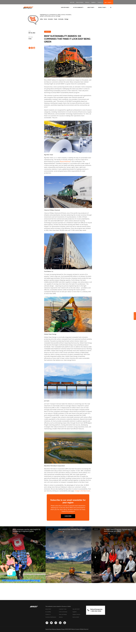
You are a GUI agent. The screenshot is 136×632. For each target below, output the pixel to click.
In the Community (78, 7)
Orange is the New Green (82, 491)
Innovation (50, 19)
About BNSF (90, 7)
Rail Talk (72, 2)
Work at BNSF (102, 7)
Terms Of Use (48, 629)
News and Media (63, 614)
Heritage (66, 19)
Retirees (87, 2)
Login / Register (108, 2)
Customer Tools (62, 609)
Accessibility (48, 611)
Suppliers (93, 2)
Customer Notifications (50, 617)
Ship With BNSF (76, 609)
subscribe (68, 516)
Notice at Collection (56, 629)
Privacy (63, 629)
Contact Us (100, 2)
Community (60, 19)
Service (45, 19)
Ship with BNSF (65, 7)
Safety (41, 19)
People (55, 19)
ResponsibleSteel (65, 161)
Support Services (76, 614)
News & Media (79, 2)
